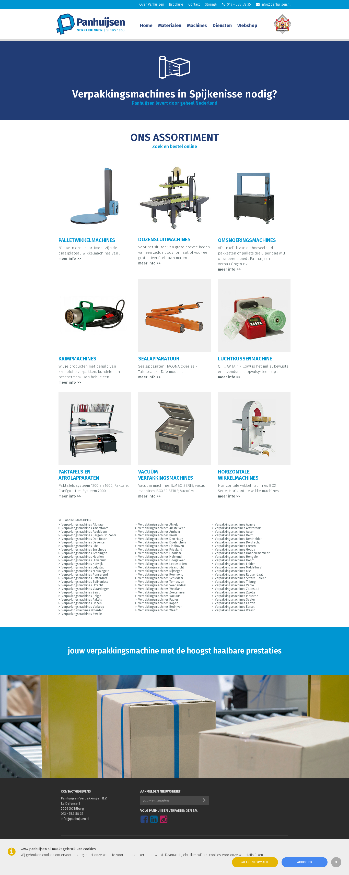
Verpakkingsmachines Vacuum (159, 596)
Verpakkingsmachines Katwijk (82, 564)
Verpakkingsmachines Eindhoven (161, 546)
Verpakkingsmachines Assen (234, 531)
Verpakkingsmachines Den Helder (238, 539)
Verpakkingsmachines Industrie (236, 596)
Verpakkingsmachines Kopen (158, 603)
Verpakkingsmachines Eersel (234, 607)
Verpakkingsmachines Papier (158, 599)
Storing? (211, 4)
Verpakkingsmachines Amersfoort (85, 528)
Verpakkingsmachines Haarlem (159, 553)
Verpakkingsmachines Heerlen (83, 556)
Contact (194, 4)
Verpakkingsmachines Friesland (160, 549)
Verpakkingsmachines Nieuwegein (85, 571)
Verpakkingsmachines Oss (233, 571)
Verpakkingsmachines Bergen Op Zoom (89, 535)
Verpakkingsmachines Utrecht (82, 585)
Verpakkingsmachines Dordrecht (237, 542)
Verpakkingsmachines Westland (160, 589)
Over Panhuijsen (151, 4)
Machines (197, 25)
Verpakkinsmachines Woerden (82, 610)
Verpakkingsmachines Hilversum (84, 560)
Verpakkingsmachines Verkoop (83, 607)
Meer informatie (255, 862)
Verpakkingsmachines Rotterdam (84, 578)
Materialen (169, 25)
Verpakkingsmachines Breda (158, 535)
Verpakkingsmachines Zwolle (235, 592)
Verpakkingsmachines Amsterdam (238, 528)
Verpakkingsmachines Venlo (234, 585)
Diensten (222, 25)
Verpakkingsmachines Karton (235, 603)
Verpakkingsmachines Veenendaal (162, 585)
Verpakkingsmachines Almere (235, 524)
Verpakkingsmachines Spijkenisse (85, 582)
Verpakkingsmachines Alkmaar (83, 524)
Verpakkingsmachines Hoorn (234, 560)
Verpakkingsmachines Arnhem (159, 531)
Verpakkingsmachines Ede (80, 546)
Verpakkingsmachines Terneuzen (161, 582)
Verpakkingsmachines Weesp (235, 610)
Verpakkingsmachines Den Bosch (85, 539)
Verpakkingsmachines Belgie (81, 596)
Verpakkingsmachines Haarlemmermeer (242, 553)
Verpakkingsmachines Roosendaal (239, 574)
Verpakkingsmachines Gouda (235, 549)
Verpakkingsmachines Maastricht (161, 567)
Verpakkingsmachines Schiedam (160, 578)
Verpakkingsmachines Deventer (84, 542)
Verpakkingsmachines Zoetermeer (161, 592)
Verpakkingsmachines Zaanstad (237, 589)
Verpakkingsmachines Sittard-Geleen (240, 578)
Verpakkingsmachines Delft (234, 535)
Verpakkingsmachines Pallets (82, 599)
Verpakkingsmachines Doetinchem (162, 542)
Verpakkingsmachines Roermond (160, 574)
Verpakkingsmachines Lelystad (83, 567)
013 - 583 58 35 (239, 4)
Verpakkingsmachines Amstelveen (161, 528)
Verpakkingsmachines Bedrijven (160, 607)
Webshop (247, 25)
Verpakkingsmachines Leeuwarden (162, 564)
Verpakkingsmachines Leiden (235, 564)
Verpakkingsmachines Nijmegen (160, 571)
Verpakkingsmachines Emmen (235, 546)
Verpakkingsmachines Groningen (84, 553)
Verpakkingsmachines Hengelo (236, 556)
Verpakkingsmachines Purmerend (85, 574)
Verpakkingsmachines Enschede (84, 549)
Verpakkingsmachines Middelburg (238, 567)
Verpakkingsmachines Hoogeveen (161, 560)
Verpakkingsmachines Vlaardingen (86, 589)
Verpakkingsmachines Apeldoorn (84, 531)
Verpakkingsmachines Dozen (82, 603)
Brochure (176, 4)
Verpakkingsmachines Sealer (235, 599)
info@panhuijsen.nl (275, 4)
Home (146, 25)
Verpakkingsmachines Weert (158, 610)
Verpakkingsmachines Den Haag (160, 539)
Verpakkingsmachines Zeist (81, 592)
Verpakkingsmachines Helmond (160, 556)
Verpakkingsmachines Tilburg (235, 582)
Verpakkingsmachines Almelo (158, 524)
